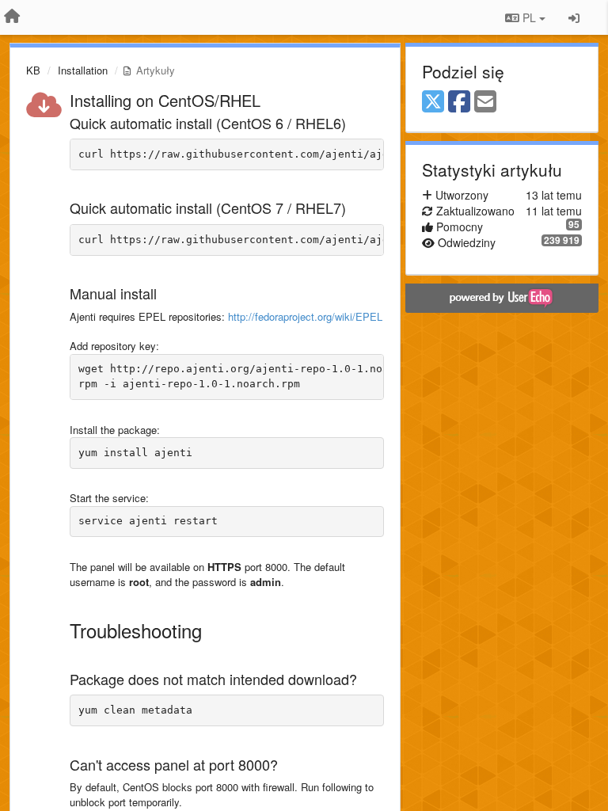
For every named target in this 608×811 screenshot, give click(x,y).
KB (33, 70)
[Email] (485, 102)
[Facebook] (459, 102)
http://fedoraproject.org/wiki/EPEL (305, 316)
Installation (83, 70)
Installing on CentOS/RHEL (165, 100)
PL (529, 17)
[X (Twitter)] (433, 102)
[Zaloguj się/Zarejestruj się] (574, 17)
